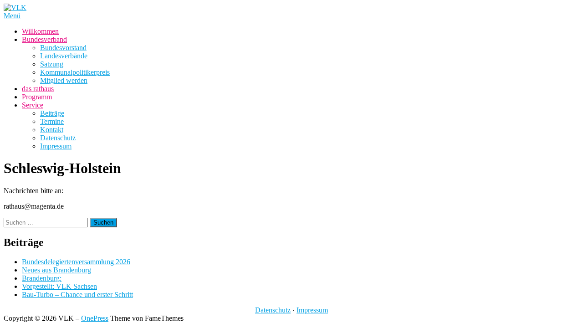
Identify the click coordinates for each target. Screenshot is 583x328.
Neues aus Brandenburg (56, 270)
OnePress (94, 318)
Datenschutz (58, 138)
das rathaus (38, 88)
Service (32, 105)
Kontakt (51, 129)
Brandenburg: (41, 278)
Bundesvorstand (63, 47)
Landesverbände (63, 56)
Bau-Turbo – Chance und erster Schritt (77, 294)
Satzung (51, 64)
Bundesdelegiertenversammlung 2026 (76, 262)
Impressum (56, 146)
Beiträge (52, 113)
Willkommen (40, 31)
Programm (37, 97)
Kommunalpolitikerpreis (75, 72)
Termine (52, 121)
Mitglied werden (63, 80)
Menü (12, 16)
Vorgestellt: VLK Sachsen (59, 286)
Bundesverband (44, 39)
